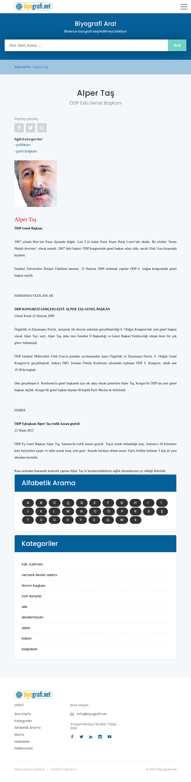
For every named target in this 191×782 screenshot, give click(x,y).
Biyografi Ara (33, 6)
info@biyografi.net (91, 714)
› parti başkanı (25, 151)
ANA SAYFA (22, 67)
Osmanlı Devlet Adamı (39, 575)
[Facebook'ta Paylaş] (19, 127)
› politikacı (22, 144)
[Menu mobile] (184, 7)
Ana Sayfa (22, 714)
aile (24, 606)
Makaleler (22, 741)
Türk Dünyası (31, 596)
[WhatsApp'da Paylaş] (42, 127)
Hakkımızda (23, 748)
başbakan (30, 649)
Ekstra (19, 735)
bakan (27, 638)
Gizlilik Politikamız (64, 769)
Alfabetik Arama (27, 728)
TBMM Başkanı (33, 585)
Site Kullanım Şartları (29, 769)
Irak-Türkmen (32, 564)
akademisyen (33, 617)
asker (26, 628)
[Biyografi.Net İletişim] (33, 694)
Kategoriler (23, 721)
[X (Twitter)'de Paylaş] (30, 127)
